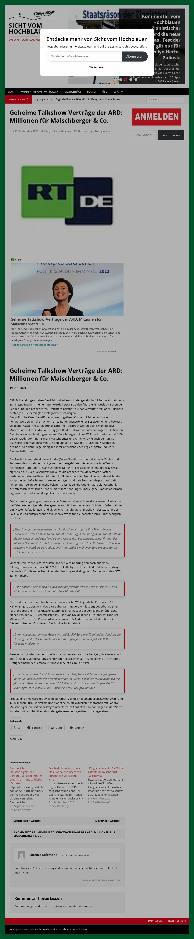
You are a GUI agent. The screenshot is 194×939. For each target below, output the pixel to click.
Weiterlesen (97, 67)
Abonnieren (134, 56)
